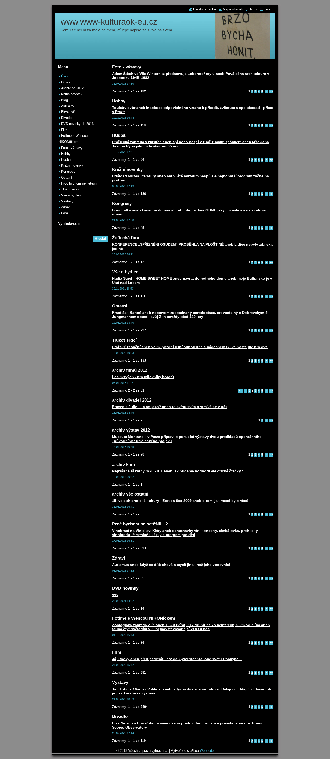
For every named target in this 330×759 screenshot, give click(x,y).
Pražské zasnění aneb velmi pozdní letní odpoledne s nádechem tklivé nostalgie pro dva (190, 347)
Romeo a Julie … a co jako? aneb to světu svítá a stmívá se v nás (169, 407)
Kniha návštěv (71, 94)
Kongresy (68, 171)
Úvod (65, 76)
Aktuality (67, 106)
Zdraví (66, 207)
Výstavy (67, 201)
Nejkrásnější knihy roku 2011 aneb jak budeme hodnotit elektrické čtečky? (177, 471)
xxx (115, 595)
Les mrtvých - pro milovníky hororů (143, 377)
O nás (65, 82)
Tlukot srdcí (70, 189)
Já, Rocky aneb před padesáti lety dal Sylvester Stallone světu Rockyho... (177, 659)
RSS (253, 9)
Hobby (66, 154)
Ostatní (66, 177)
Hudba (66, 160)
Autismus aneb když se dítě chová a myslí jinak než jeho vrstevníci (171, 565)
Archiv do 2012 (72, 88)
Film (64, 130)
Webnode (207, 751)
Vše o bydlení (71, 195)
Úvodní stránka (204, 9)
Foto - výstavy (72, 148)
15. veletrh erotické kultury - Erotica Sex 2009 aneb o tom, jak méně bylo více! (180, 501)
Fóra (64, 213)
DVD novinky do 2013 (77, 124)
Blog (64, 100)
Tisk (267, 9)
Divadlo (66, 118)
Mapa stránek (233, 9)
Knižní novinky (72, 165)
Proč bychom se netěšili (79, 183)
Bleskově (68, 112)
